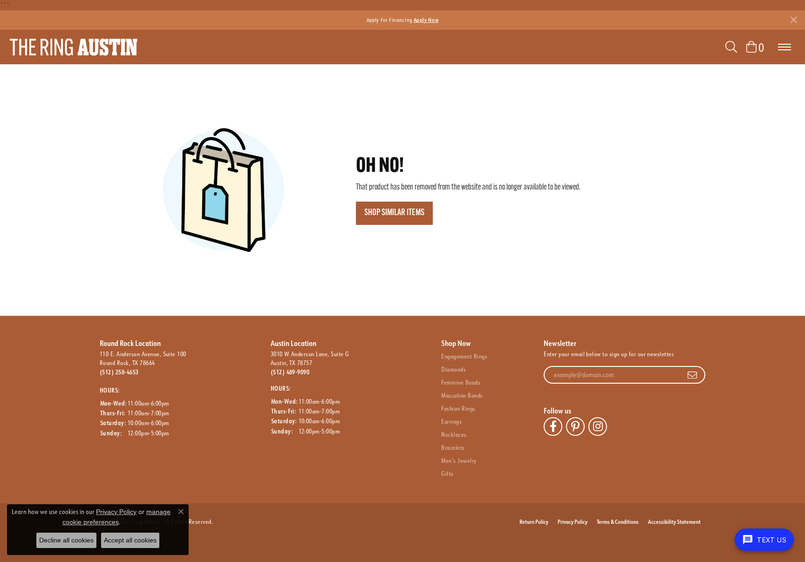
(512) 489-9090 (290, 372)
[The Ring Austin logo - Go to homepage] (73, 47)
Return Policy (533, 521)
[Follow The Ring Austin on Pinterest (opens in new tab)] (575, 426)
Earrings (451, 421)
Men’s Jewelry (458, 460)
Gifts (447, 473)
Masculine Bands (462, 395)
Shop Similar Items (394, 213)
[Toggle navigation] (784, 47)
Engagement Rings (464, 356)
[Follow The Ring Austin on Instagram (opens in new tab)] (597, 426)
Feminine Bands (460, 382)
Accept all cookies (130, 540)
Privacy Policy (572, 521)
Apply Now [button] (426, 19)
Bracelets (452, 447)
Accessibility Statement (674, 521)
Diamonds (453, 369)
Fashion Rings (458, 408)
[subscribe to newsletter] (692, 375)
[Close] (793, 20)
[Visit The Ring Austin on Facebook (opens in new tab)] (553, 426)
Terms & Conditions (618, 521)
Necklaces (453, 434)
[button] (731, 47)
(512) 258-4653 (119, 372)
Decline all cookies (66, 540)
